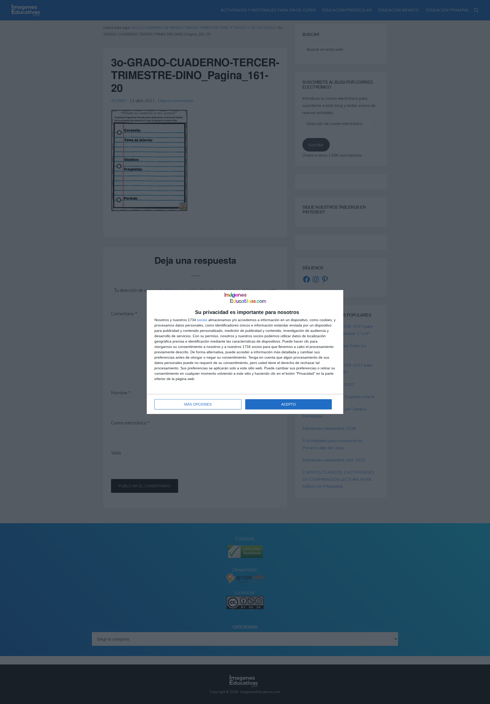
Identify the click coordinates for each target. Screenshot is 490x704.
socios (202, 320)
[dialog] (245, 352)
